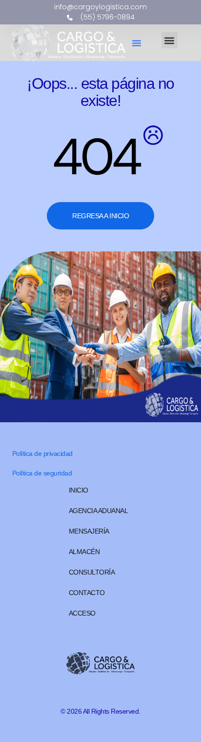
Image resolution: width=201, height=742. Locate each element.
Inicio (78, 490)
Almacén (84, 551)
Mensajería (89, 531)
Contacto (87, 592)
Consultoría (92, 572)
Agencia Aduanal (98, 510)
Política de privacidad (42, 453)
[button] (136, 43)
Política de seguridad (42, 473)
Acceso (82, 613)
